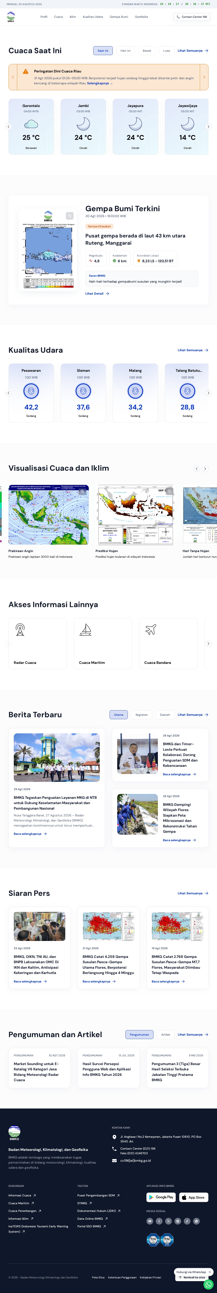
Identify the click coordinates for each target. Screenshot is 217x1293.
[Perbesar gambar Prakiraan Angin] (82, 491)
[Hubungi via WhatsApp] (208, 1284)
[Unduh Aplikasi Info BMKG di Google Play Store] (161, 1197)
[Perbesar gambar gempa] (70, 216)
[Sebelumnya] (8, 126)
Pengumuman (139, 1034)
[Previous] (13, 77)
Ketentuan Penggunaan (122, 1277)
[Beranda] (11, 17)
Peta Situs (98, 1277)
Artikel (165, 1034)
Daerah (165, 715)
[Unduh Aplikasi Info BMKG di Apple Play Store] (194, 1197)
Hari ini (126, 51)
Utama (118, 715)
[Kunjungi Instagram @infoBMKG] (177, 1221)
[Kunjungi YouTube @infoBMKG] (149, 1221)
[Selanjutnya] (208, 126)
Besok (147, 51)
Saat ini (103, 51)
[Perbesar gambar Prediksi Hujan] (169, 491)
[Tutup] (210, 1272)
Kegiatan (142, 715)
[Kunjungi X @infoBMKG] (168, 1221)
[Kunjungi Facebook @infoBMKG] (159, 1221)
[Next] (204, 77)
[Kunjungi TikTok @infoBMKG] (187, 1221)
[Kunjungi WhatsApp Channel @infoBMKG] (196, 1221)
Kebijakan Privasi (150, 1277)
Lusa (166, 51)
